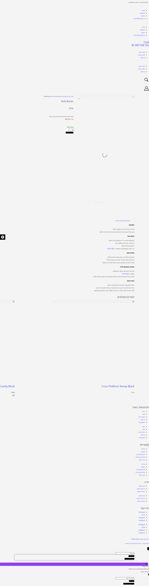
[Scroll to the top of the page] (148, 548)
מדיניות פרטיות (141, 489)
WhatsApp (142, 512)
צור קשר (142, 58)
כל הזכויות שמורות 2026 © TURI (140, 539)
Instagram (142, 518)
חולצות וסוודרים (55, 96)
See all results (129, 559)
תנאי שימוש (142, 486)
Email (143, 515)
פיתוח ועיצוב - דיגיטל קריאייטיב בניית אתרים (137, 543)
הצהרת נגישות (141, 491)
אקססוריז (142, 13)
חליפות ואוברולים (140, 457)
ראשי (143, 411)
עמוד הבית (70, 96)
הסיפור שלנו (141, 417)
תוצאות (132, 581)
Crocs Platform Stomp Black (118, 386)
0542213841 (111, 249)
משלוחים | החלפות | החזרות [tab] (122, 221)
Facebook (142, 520)
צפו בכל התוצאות (129, 583)
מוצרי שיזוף (142, 52)
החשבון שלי (142, 422)
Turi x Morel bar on (139, 19)
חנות (65, 96)
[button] (74, 22)
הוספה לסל (69, 132)
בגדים (143, 10)
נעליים (143, 449)
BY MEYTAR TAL (140, 45)
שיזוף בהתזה (141, 55)
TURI (146, 42)
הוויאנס (143, 16)
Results (131, 556)
